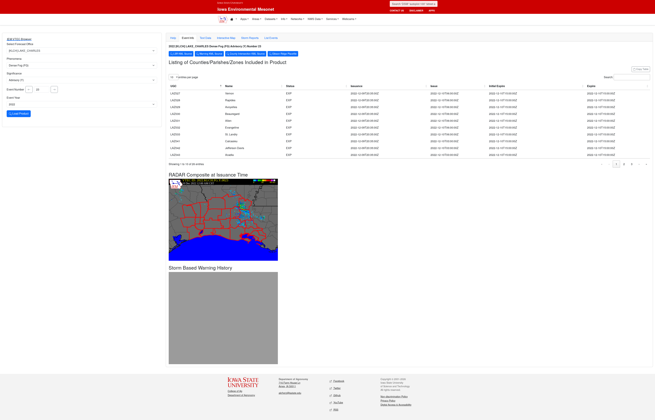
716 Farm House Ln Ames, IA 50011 (289, 384)
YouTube (338, 402)
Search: (608, 77)
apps (432, 10)
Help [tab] (173, 38)
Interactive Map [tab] (226, 38)
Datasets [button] (270, 19)
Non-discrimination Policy (394, 396)
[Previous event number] (29, 89)
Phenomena (14, 59)
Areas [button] (255, 19)
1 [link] (616, 164)
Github (337, 395)
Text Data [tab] (205, 38)
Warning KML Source (210, 53)
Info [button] (283, 19)
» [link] (646, 164)
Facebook (338, 381)
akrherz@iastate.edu (290, 393)
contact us (397, 10)
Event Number (15, 89)
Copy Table (642, 69)
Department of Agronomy (241, 395)
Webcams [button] (348, 19)
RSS (335, 409)
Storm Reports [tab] (250, 38)
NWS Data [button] (314, 19)
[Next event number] (54, 89)
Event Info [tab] (188, 38)
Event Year (13, 98)
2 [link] (624, 164)
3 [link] (631, 164)
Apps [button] (243, 19)
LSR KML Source (182, 53)
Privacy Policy (388, 400)
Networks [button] (296, 19)
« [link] (601, 164)
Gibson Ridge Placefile (284, 53)
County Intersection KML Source (247, 53)
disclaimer (416, 10)
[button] (233, 19)
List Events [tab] (271, 38)
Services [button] (331, 19)
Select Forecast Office (20, 44)
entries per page (188, 77)
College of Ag (235, 391)
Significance (14, 73)
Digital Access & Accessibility (396, 404)
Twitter (337, 388)
